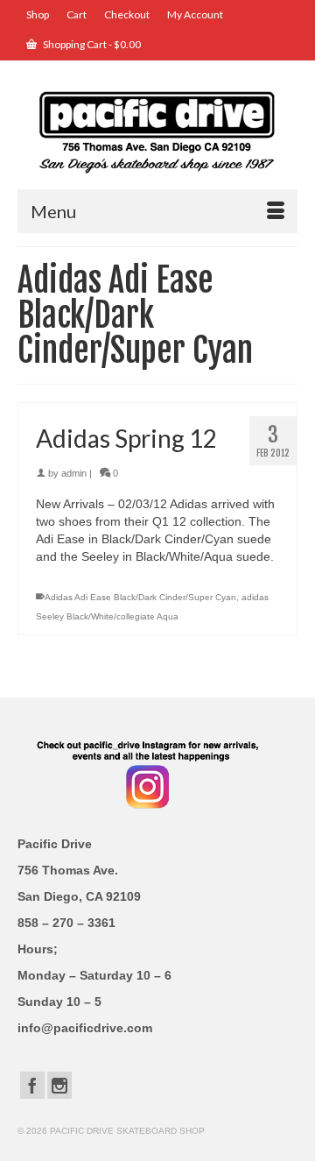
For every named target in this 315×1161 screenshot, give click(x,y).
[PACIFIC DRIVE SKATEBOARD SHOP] (158, 131)
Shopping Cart (91, 44)
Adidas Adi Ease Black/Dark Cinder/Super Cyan (140, 597)
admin (74, 473)
